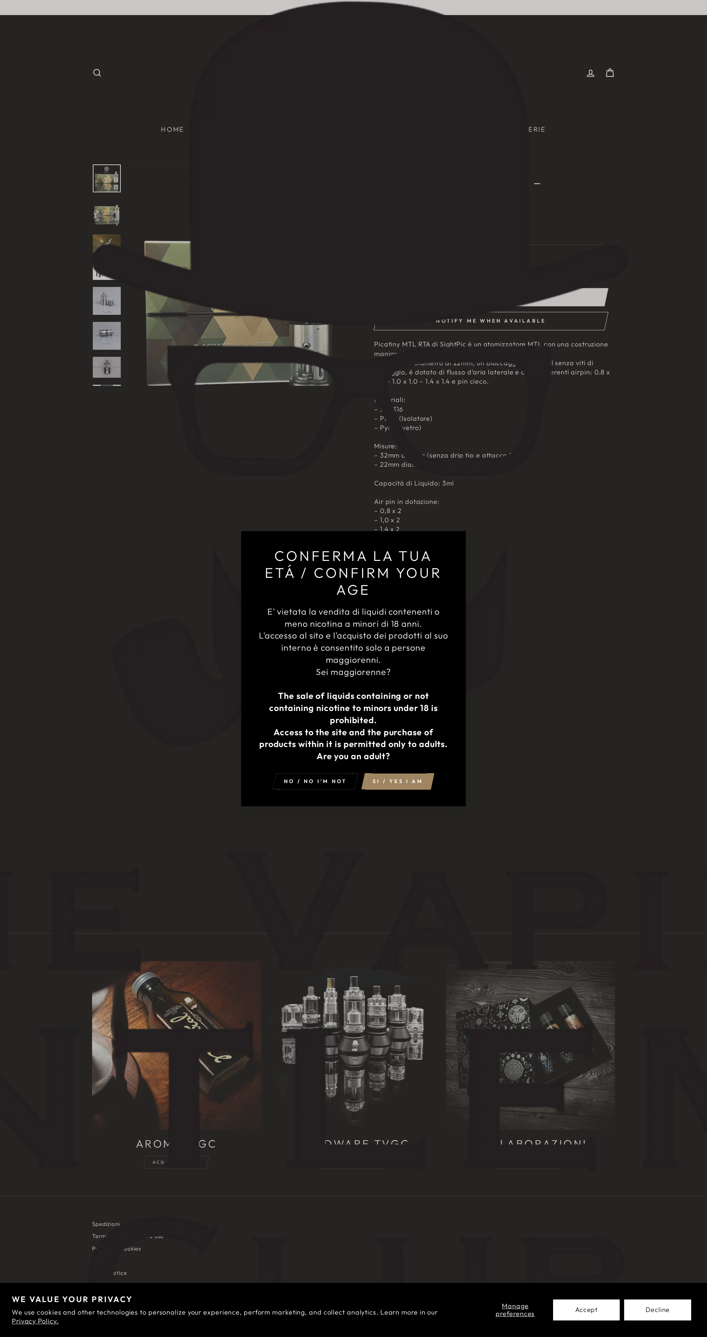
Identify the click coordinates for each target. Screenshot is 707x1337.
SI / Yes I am (398, 781)
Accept (586, 1309)
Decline (658, 1309)
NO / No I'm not (315, 781)
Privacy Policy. (35, 1321)
